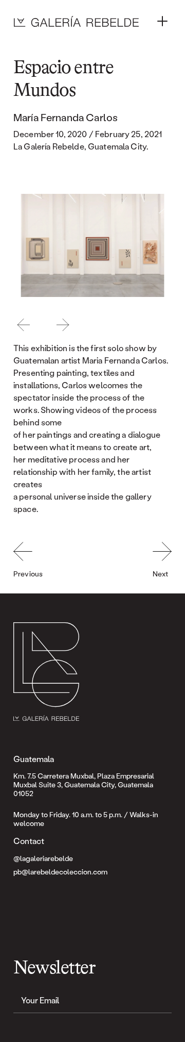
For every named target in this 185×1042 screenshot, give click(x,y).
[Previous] (23, 325)
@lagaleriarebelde (43, 858)
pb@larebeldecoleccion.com (60, 871)
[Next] (62, 325)
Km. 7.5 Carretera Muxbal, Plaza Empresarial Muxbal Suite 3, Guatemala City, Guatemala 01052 (84, 784)
